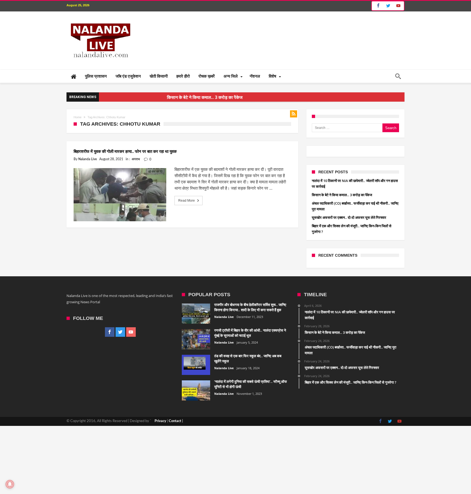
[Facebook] (377, 5)
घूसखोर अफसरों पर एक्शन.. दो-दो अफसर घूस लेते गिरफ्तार (349, 217)
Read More (186, 200)
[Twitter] (388, 5)
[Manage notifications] (9, 484)
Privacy (160, 421)
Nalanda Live (87, 159)
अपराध (136, 159)
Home (77, 117)
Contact (175, 421)
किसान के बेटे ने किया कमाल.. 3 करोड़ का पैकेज (194, 97)
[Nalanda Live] (99, 19)
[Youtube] (398, 5)
